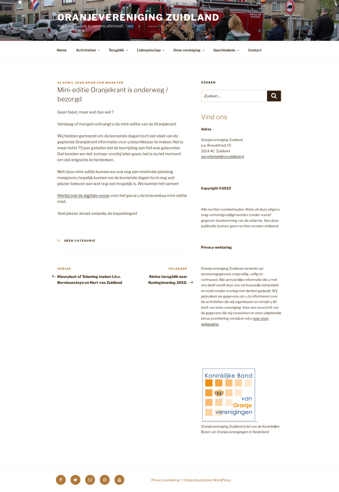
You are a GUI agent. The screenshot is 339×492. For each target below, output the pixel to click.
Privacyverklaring (165, 480)
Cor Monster (110, 82)
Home (62, 50)
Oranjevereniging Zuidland (138, 17)
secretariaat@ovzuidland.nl (222, 156)
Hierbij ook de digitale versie (83, 195)
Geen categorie (80, 240)
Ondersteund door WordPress (207, 480)
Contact (255, 50)
